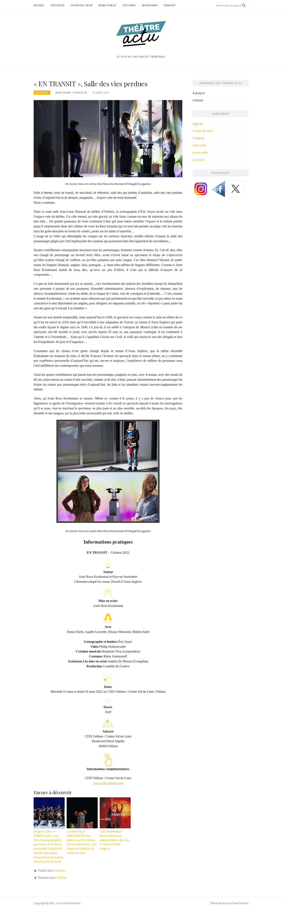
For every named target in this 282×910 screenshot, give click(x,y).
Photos (61, 877)
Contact (170, 5)
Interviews (149, 5)
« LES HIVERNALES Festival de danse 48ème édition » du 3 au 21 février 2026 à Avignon (114, 840)
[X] (235, 190)
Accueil (39, 5)
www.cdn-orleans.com (108, 783)
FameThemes (240, 903)
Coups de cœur (81, 5)
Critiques (57, 5)
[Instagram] (201, 190)
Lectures (129, 5)
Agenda (198, 124)
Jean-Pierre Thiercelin (71, 92)
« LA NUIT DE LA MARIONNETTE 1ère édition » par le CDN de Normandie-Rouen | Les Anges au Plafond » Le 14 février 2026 (82, 842)
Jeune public (107, 5)
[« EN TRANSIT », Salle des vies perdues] (108, 138)
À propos (199, 93)
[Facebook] (218, 190)
